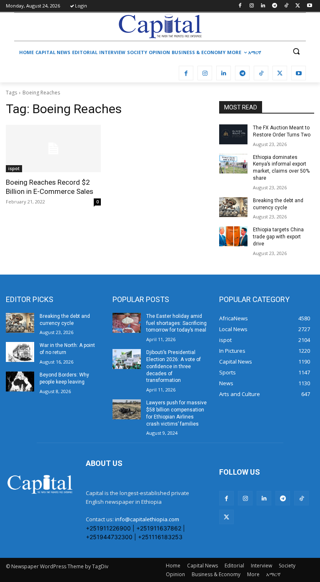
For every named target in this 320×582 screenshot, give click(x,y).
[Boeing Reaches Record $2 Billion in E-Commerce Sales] (53, 148)
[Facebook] (240, 6)
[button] (296, 51)
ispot (14, 168)
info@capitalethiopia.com (147, 519)
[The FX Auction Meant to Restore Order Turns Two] (233, 134)
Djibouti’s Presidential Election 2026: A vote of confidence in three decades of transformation (173, 366)
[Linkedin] (263, 6)
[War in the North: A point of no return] (20, 352)
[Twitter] (297, 6)
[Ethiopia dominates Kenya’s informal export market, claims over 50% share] (233, 164)
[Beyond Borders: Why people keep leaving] (20, 381)
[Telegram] (275, 6)
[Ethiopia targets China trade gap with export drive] (233, 236)
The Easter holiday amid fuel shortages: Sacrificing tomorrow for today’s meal (176, 323)
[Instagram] (251, 6)
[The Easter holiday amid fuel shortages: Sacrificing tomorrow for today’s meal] (126, 323)
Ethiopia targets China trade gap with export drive (278, 237)
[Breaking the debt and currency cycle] (233, 207)
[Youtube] (309, 6)
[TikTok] (286, 6)
